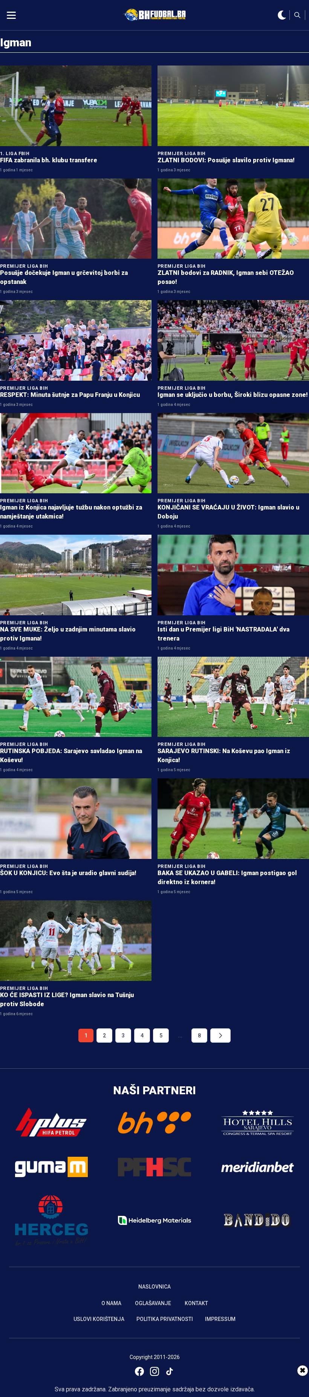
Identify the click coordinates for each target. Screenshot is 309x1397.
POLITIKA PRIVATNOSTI (164, 1319)
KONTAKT (196, 1303)
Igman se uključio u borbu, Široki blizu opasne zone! (233, 394)
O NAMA (111, 1303)
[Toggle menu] (11, 15)
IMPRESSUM (220, 1319)
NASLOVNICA (154, 1287)
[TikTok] (169, 1371)
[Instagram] (154, 1371)
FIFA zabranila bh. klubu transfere (48, 160)
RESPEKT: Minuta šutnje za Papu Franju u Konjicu (70, 394)
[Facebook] (139, 1371)
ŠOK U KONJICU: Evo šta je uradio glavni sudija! (68, 873)
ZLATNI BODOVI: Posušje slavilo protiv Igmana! (226, 160)
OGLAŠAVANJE (153, 1303)
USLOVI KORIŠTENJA (98, 1319)
